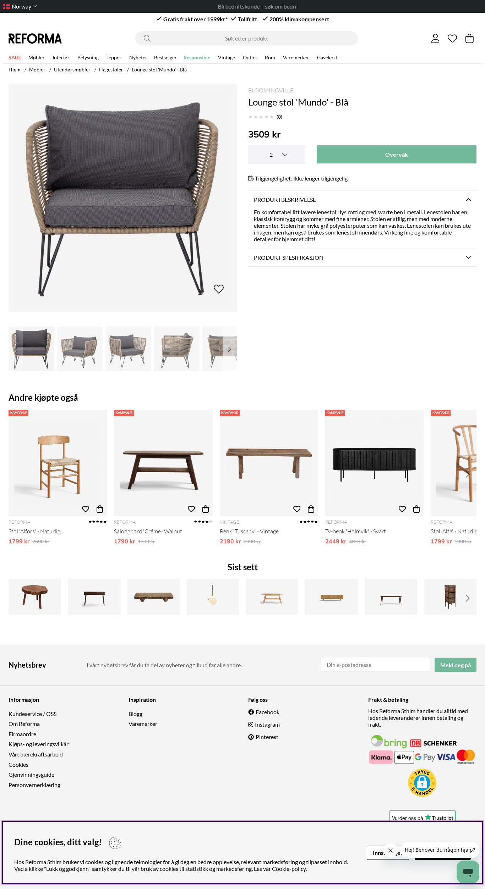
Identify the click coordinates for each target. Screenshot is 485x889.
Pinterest (267, 736)
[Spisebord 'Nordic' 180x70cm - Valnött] (391, 597)
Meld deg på (455, 665)
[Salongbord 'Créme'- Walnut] (163, 463)
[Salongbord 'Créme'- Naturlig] (272, 597)
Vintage (226, 57)
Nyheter (138, 57)
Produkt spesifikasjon (288, 257)
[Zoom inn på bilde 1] (123, 198)
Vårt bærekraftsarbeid (36, 754)
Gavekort (327, 57)
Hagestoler (111, 69)
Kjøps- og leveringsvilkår (39, 743)
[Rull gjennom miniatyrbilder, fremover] (230, 348)
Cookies (18, 764)
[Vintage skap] (450, 597)
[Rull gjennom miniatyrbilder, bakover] (16, 348)
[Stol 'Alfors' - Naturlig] (58, 463)
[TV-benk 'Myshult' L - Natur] (331, 597)
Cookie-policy (289, 868)
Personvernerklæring (34, 784)
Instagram (267, 724)
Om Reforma (24, 723)
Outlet (250, 57)
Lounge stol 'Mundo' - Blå (159, 69)
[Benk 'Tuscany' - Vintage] (269, 463)
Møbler (36, 57)
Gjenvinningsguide (31, 774)
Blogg (135, 713)
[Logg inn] (435, 38)
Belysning (88, 57)
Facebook (267, 711)
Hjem (15, 69)
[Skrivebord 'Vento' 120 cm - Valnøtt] (94, 597)
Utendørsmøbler (72, 69)
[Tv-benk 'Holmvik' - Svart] (374, 463)
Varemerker (296, 57)
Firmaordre (22, 734)
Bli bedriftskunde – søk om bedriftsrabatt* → (242, 6)
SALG (15, 57)
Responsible (197, 57)
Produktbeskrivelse (285, 199)
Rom (270, 57)
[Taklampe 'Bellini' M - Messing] (213, 597)
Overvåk (396, 154)
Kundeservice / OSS (32, 713)
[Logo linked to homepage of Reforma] (35, 38)
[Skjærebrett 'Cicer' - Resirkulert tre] (153, 597)
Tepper (114, 57)
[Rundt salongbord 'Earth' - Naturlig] (35, 597)
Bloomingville (270, 90)
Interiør (61, 57)
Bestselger (165, 57)
